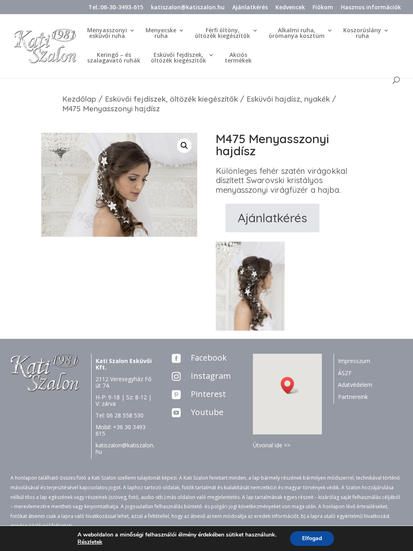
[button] (289, 385)
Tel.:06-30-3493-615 (115, 7)
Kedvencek (290, 7)
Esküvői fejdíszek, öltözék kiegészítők (171, 99)
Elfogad (312, 538)
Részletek (89, 542)
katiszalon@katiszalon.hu (188, 7)
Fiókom (323, 7)
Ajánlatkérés (250, 7)
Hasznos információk (371, 7)
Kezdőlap (79, 99)
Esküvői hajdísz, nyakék (288, 99)
